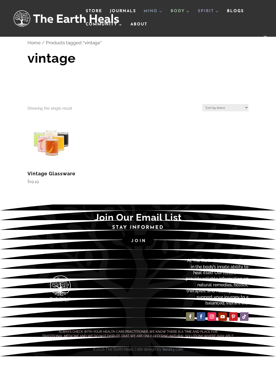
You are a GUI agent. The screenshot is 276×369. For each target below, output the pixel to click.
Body (178, 11)
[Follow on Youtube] (222, 316)
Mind (151, 11)
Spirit (206, 11)
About (138, 24)
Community (102, 24)
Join (138, 240)
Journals (123, 11)
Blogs (235, 11)
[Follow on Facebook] (190, 316)
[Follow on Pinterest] (233, 316)
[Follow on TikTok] (244, 316)
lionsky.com (173, 349)
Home (34, 42)
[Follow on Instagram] (212, 316)
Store (94, 11)
